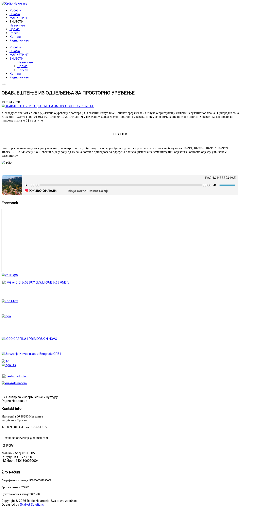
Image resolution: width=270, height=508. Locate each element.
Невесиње (25, 62)
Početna (15, 47)
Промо (22, 66)
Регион (22, 70)
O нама (14, 51)
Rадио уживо (19, 77)
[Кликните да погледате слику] (48, 106)
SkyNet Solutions (32, 504)
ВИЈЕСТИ (16, 58)
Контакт (15, 73)
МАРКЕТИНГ (18, 55)
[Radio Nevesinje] (14, 3)
